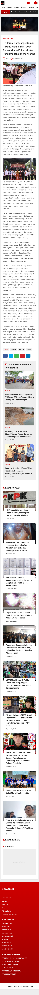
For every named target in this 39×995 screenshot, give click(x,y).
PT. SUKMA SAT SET (9, 974)
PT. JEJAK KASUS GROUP (11, 961)
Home (3, 8)
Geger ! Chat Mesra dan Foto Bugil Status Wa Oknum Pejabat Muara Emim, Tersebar (19, 615)
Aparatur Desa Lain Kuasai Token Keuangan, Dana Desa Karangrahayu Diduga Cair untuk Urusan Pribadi (18, 471)
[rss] (22, 893)
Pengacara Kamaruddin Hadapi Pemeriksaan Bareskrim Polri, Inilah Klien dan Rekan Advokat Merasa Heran (19, 649)
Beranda (6, 38)
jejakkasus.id (6, 942)
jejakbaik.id (6, 939)
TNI (11, 38)
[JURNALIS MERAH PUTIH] (2, 4)
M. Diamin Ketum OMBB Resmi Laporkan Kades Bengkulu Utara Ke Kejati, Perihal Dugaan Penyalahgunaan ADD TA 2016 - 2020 (19, 720)
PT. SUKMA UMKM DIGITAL (11, 971)
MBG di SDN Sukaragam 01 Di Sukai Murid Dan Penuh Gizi (18, 791)
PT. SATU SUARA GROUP (10, 968)
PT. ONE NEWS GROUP (10, 964)
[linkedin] (28, 356)
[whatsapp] (16, 356)
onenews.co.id (7, 933)
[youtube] (16, 893)
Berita (9, 8)
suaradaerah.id (7, 946)
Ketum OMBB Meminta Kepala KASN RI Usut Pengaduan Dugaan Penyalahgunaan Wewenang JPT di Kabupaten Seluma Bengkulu (18, 758)
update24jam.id (7, 949)
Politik (31, 8)
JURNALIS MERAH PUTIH (25, 986)
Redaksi (4, 901)
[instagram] (13, 893)
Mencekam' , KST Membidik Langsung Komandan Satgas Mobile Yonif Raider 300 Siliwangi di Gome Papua (18, 546)
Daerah (16, 8)
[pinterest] (22, 356)
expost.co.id (6, 926)
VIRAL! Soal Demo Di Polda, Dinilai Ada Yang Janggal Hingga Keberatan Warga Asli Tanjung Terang (18, 684)
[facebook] (5, 356)
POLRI (22, 349)
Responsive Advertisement (19, 862)
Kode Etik (5, 905)
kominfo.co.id (7, 923)
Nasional (24, 8)
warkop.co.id (6, 930)
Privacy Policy (7, 911)
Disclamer (5, 908)
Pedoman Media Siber (9, 914)
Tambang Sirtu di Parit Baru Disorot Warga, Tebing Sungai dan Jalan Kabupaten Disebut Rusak (19, 434)
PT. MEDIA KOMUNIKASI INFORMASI (14, 958)
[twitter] (11, 356)
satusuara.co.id (7, 936)
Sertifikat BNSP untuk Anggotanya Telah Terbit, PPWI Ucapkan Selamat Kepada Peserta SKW (19, 582)
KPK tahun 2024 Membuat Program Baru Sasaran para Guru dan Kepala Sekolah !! (17, 512)
